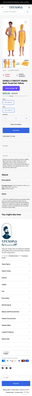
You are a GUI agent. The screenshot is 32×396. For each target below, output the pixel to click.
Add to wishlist (10, 88)
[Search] (28, 12)
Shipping (11, 96)
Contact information (20, 392)
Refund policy (7, 389)
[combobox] (16, 12)
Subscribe (16, 383)
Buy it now (16, 130)
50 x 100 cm (9, 103)
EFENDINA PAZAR (13, 256)
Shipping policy (10, 392)
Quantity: (5, 114)
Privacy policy (15, 389)
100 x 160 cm (9, 110)
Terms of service (24, 389)
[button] (2, 7)
